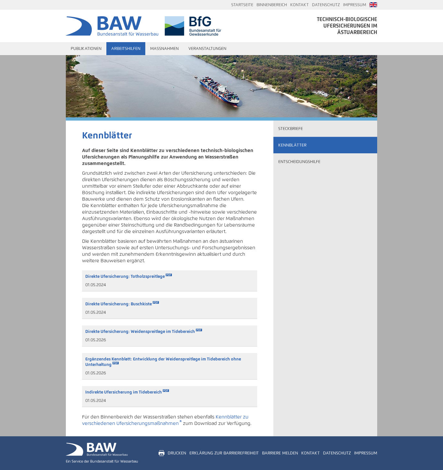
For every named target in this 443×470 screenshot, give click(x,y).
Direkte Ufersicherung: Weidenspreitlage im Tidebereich (140, 331)
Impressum (354, 4)
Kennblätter (292, 145)
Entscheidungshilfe (299, 161)
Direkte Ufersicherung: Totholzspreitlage (125, 276)
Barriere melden (280, 453)
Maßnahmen (164, 48)
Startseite (242, 4)
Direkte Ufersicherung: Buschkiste (118, 304)
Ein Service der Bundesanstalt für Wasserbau (102, 461)
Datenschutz (326, 4)
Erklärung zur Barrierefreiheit (224, 453)
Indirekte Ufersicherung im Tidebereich (123, 392)
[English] (373, 4)
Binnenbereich (272, 4)
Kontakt (299, 4)
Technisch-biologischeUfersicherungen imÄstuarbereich (347, 25)
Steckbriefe (290, 128)
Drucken (177, 453)
